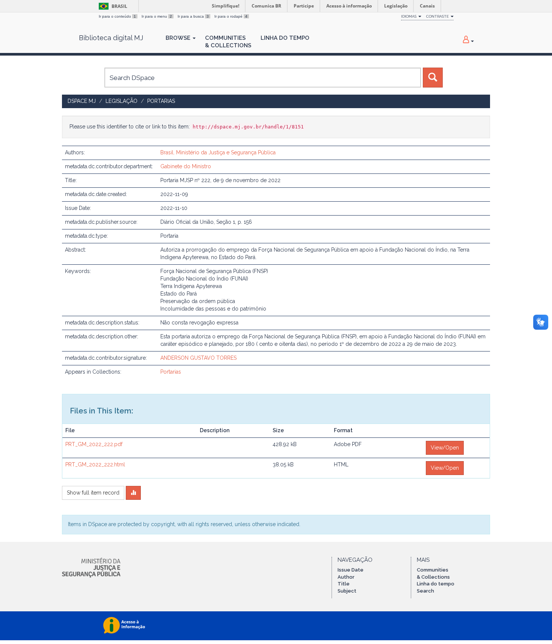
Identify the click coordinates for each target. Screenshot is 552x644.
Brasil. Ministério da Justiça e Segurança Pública (218, 152)
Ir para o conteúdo (117, 16)
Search (425, 591)
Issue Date (350, 570)
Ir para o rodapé (230, 16)
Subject (347, 591)
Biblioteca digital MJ (111, 38)
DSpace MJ (82, 101)
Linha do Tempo (285, 38)
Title (344, 584)
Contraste (438, 16)
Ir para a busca (193, 16)
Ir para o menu (157, 16)
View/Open (445, 448)
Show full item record (93, 493)
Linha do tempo (435, 584)
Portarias (161, 101)
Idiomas (409, 16)
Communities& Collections (228, 42)
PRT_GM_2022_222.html (95, 465)
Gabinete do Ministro (185, 166)
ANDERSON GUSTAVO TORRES (198, 358)
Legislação (121, 101)
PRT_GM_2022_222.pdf (93, 444)
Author (346, 577)
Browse (179, 38)
